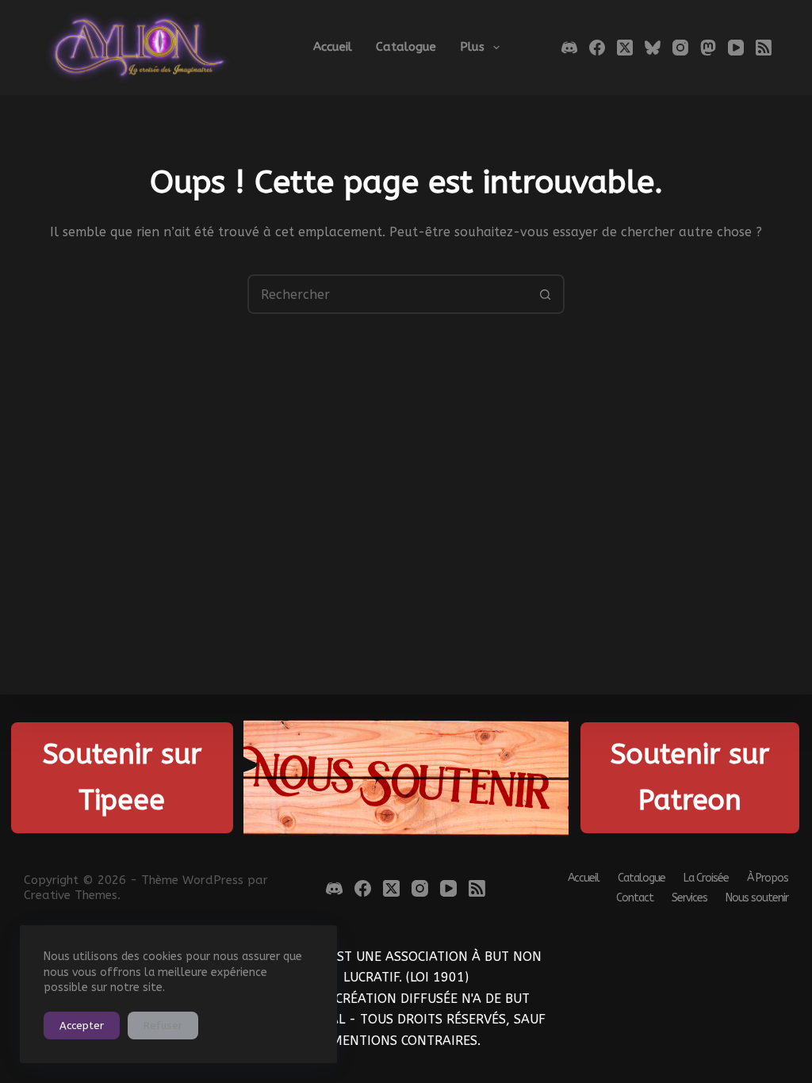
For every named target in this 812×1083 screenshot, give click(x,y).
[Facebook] (597, 47)
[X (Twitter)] (625, 47)
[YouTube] (736, 47)
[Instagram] (680, 47)
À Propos (767, 878)
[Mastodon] (708, 47)
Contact (634, 898)
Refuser (163, 1025)
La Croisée (706, 878)
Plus (472, 47)
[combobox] (388, 294)
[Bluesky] (653, 47)
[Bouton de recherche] (545, 294)
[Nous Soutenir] (406, 778)
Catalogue (406, 47)
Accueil (332, 47)
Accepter (81, 1025)
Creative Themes (70, 895)
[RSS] (764, 47)
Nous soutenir (757, 898)
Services (689, 898)
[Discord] (569, 47)
